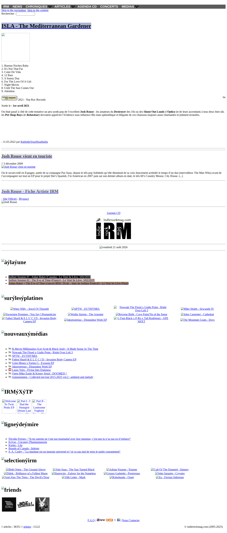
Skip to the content (37, 10)
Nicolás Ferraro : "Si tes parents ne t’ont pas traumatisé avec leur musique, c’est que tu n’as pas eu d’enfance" (70, 438)
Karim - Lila (15, 445)
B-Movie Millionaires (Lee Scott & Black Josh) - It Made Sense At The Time (55, 348)
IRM (6, 6)
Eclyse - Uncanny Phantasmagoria (28, 442)
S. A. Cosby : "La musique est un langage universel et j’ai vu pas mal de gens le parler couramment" (65, 451)
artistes (27, 526)
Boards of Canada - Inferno (24, 448)
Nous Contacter (131, 520)
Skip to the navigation (13, 10)
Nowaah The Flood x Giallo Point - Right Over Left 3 (42, 352)
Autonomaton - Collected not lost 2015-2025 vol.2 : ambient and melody (52, 377)
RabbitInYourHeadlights (34, 141)
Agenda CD (113, 213)
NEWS (17, 6)
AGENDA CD (87, 6)
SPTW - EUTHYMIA (24, 355)
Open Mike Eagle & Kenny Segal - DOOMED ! (39, 373)
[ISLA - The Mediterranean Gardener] (113, 128)
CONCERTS (109, 6)
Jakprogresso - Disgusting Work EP (32, 366)
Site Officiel (10, 198)
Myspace (24, 198)
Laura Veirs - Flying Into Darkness (31, 369)
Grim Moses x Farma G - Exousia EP (33, 363)
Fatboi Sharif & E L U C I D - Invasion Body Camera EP (44, 359)
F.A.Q (91, 520)
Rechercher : (8, 13)
